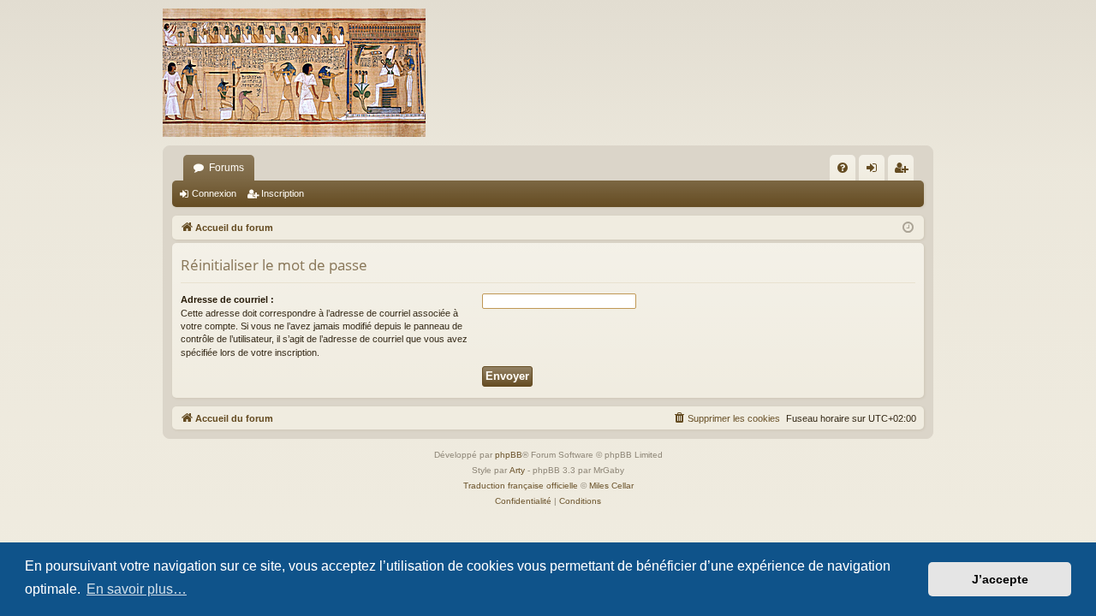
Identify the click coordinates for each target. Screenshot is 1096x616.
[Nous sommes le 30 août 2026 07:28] (908, 228)
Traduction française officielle (520, 485)
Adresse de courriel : (227, 299)
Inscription (282, 193)
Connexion (214, 193)
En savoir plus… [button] (136, 589)
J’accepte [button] (1000, 579)
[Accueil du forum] (294, 72)
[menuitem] (842, 168)
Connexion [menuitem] (875, 171)
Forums (226, 168)
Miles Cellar (611, 485)
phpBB (508, 454)
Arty (517, 470)
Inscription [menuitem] (904, 171)
